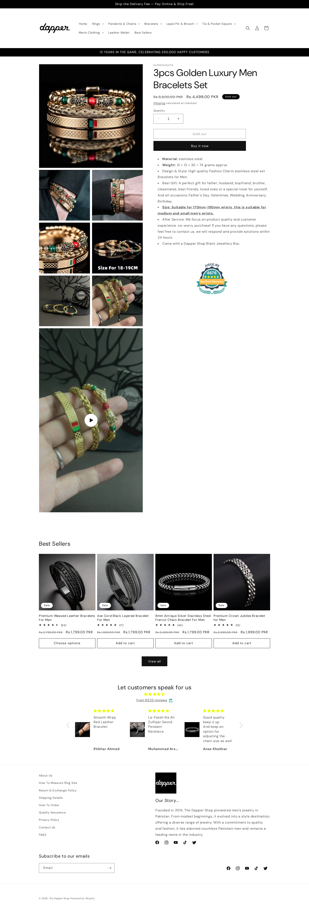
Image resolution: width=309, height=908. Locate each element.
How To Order (49, 805)
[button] (98, 23)
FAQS (42, 835)
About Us (45, 775)
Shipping (159, 103)
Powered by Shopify (82, 898)
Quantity (159, 110)
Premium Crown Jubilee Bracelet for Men (239, 618)
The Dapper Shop (59, 898)
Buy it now (200, 146)
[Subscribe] (109, 868)
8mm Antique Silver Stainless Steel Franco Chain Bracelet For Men (183, 618)
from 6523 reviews (151, 700)
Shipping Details (51, 798)
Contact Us (47, 827)
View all (154, 661)
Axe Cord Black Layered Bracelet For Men (123, 618)
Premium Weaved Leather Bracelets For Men (67, 618)
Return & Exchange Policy (58, 790)
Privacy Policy (49, 820)
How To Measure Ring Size (58, 783)
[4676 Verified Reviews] (211, 295)
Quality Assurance (52, 812)
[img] (154, 694)
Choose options (67, 643)
